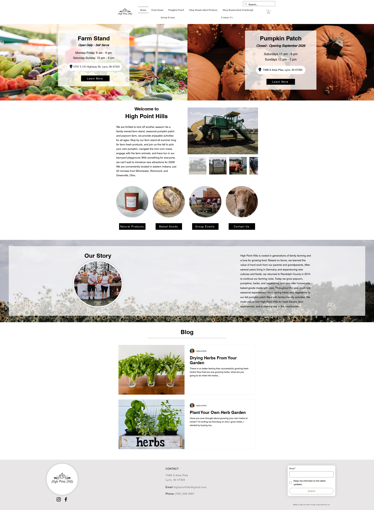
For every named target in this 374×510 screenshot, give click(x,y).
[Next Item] (253, 131)
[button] (268, 12)
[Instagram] (59, 499)
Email (292, 468)
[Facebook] (66, 499)
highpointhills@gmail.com (190, 487)
